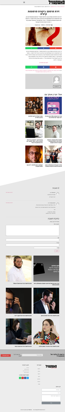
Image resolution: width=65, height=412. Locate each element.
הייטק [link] (39, 376)
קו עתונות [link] (45, 71)
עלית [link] (48, 71)
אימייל (58, 242)
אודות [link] (39, 384)
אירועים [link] (38, 379)
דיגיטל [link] (39, 373)
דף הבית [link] (62, 6)
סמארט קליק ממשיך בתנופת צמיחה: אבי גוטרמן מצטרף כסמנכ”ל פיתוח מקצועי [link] (54, 141)
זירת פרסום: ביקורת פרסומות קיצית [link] (43, 13)
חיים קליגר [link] (41, 70)
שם (58, 237)
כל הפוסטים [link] (56, 86)
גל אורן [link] (58, 70)
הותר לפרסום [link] (50, 70)
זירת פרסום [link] (53, 6)
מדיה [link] (58, 6)
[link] (56, 2)
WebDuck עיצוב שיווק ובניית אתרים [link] (26, 409)
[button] (24, 2)
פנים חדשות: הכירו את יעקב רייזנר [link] (23, 315)
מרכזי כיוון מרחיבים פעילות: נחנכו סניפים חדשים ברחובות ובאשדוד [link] (53, 165)
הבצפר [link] (55, 70)
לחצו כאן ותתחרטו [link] (43, 62)
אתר (58, 247)
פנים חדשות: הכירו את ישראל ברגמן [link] (50, 315)
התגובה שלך (56, 224)
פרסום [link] (39, 368)
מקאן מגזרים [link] (29, 70)
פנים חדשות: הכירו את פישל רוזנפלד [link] (22, 283)
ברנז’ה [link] (39, 371)
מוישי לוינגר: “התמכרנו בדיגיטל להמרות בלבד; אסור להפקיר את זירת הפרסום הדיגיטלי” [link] (35, 141)
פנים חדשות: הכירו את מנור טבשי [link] (23, 346)
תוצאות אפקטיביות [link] (39, 71)
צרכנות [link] (39, 381)
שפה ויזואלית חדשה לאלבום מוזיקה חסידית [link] (35, 116)
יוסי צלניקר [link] (37, 70)
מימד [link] (33, 70)
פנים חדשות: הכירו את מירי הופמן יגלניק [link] (49, 346)
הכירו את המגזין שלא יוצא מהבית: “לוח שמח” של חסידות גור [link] (53, 116)
